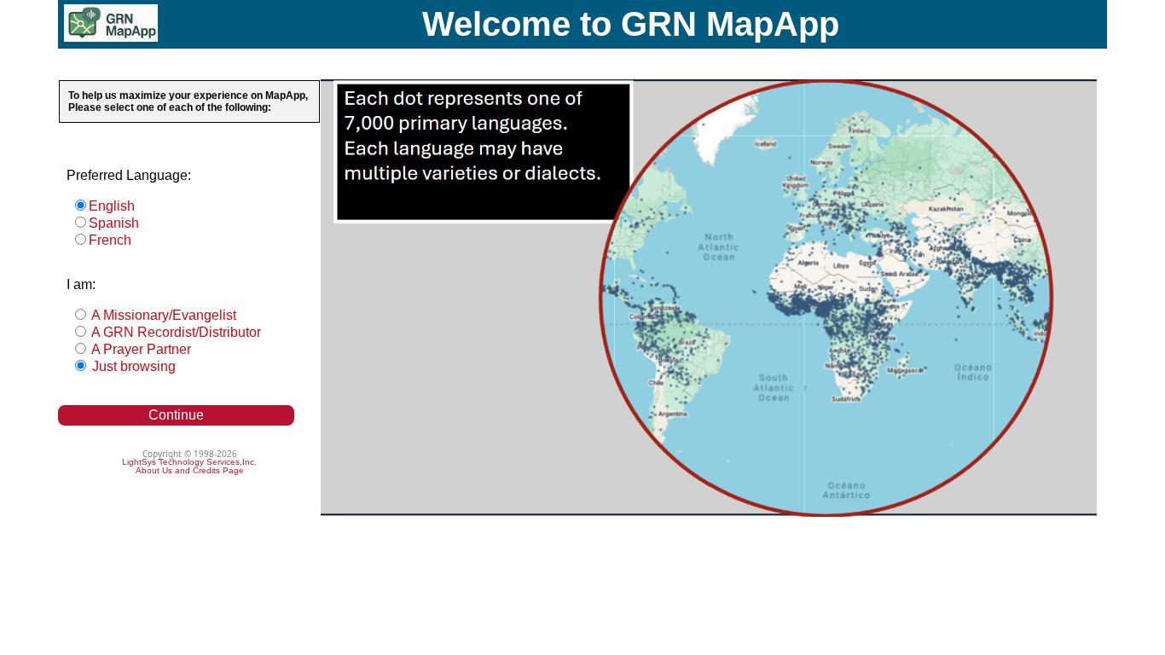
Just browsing (132, 366)
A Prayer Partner (140, 349)
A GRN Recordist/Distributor (175, 332)
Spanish (114, 223)
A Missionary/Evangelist (162, 315)
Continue (176, 415)
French (110, 240)
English (112, 206)
